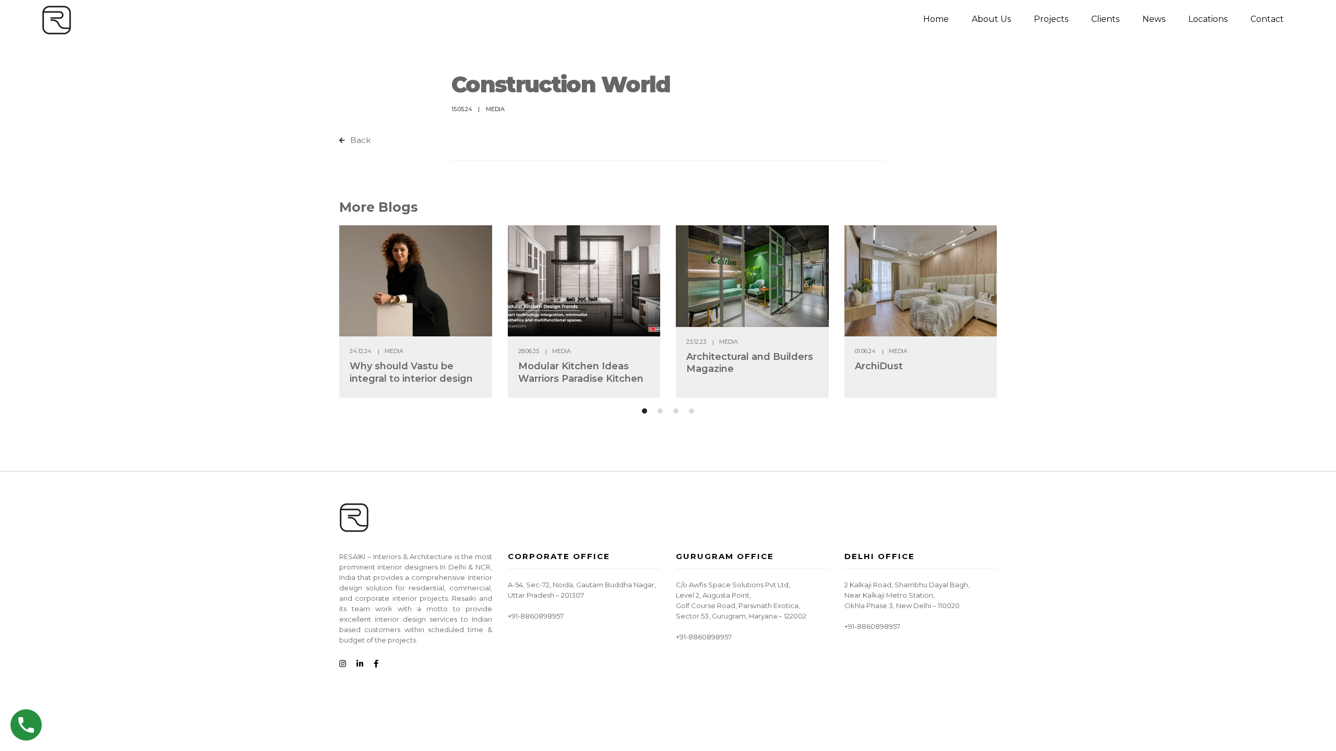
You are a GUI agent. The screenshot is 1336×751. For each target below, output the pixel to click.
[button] (644, 411)
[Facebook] (376, 664)
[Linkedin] (359, 664)
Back (359, 140)
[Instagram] (342, 664)
